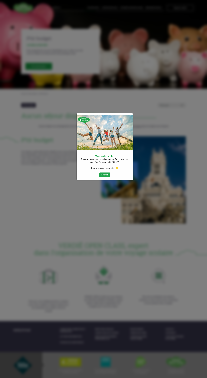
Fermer (104, 175)
